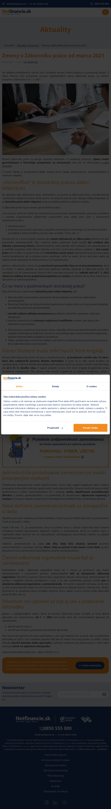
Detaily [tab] (55, 386)
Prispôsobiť (53, 428)
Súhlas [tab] (19, 386)
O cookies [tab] (92, 386)
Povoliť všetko (90, 428)
